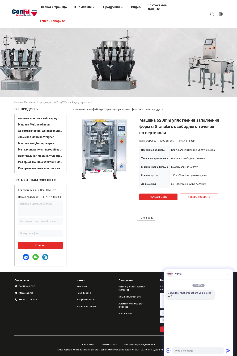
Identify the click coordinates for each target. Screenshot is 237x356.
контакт (40, 245)
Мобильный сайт (109, 345)
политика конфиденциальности (139, 345)
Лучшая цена (158, 196)
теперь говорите (199, 196)
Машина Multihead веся (34, 124)
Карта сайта (88, 345)
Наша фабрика (84, 293)
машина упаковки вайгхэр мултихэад (40, 118)
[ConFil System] (25, 12)
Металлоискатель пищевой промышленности (40, 149)
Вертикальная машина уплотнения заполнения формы (40, 155)
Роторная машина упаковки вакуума (40, 168)
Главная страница (25, 102)
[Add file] (168, 350)
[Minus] (228, 274)
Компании (82, 286)
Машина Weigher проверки (36, 143)
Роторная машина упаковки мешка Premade (40, 162)
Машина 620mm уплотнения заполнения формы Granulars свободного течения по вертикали (179, 126)
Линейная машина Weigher (36, 137)
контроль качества (86, 299)
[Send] (228, 350)
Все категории (125, 313)
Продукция (45, 102)
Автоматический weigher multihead (40, 130)
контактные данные (86, 306)
